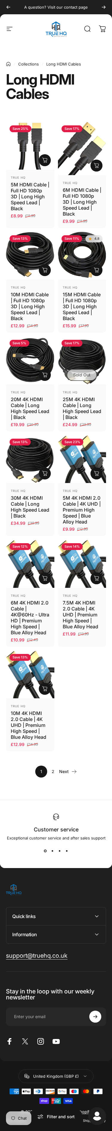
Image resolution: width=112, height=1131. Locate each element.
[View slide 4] (66, 851)
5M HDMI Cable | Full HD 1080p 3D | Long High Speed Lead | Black (30, 196)
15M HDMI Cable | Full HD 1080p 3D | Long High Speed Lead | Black (82, 306)
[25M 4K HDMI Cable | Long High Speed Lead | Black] (82, 360)
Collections (28, 64)
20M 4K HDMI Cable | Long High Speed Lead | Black (30, 408)
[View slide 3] (59, 851)
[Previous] (8, 7)
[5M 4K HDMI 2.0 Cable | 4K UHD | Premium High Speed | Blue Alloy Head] (82, 459)
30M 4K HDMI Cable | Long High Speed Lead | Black (30, 507)
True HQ (18, 177)
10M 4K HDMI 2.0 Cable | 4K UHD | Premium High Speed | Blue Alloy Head (28, 725)
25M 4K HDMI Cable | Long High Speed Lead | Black (82, 408)
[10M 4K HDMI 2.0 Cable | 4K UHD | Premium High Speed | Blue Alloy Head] (30, 674)
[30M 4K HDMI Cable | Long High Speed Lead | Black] (30, 459)
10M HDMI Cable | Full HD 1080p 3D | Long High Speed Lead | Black (30, 306)
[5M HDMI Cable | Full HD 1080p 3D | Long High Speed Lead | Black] (30, 146)
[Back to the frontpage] (8, 64)
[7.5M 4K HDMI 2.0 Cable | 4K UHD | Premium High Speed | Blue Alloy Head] (82, 564)
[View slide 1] (45, 851)
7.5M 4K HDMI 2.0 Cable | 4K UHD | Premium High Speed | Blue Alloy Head (80, 615)
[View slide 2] (52, 851)
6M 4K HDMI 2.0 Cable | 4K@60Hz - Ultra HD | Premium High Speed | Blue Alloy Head (30, 617)
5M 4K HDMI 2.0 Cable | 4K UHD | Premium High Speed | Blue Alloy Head (82, 510)
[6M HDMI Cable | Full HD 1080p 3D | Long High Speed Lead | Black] (82, 148)
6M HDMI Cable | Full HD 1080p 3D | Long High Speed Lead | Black (82, 202)
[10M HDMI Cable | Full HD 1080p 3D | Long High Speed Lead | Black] (30, 256)
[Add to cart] (45, 160)
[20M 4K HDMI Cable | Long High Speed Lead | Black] (30, 360)
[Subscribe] (95, 1017)
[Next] (103, 7)
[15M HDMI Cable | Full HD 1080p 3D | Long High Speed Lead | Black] (82, 256)
